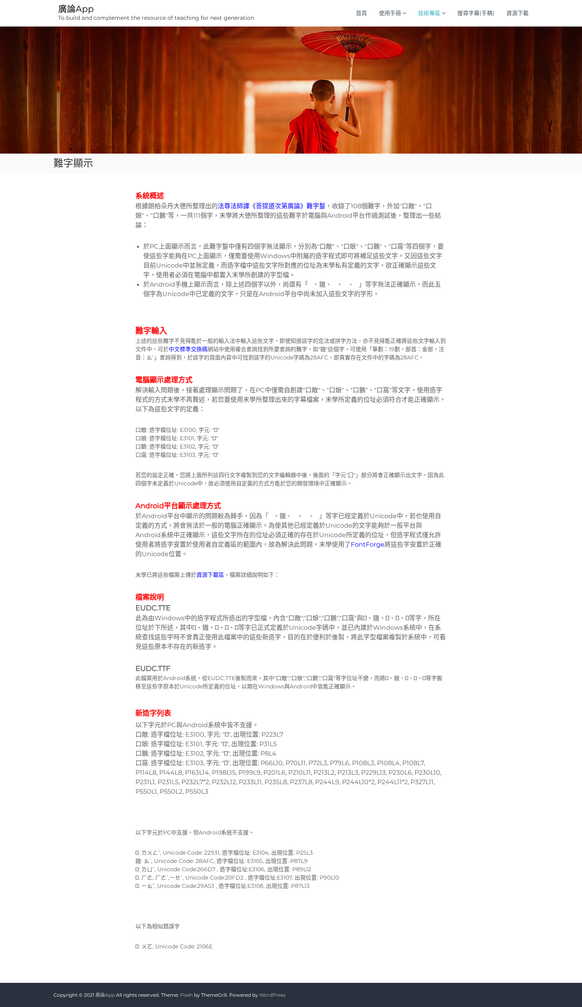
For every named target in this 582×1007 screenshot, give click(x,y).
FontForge (367, 544)
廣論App (76, 9)
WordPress (272, 995)
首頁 (361, 13)
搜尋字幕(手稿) (476, 13)
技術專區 (429, 13)
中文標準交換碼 (188, 349)
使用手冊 (390, 13)
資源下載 (517, 13)
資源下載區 (210, 574)
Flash (186, 995)
